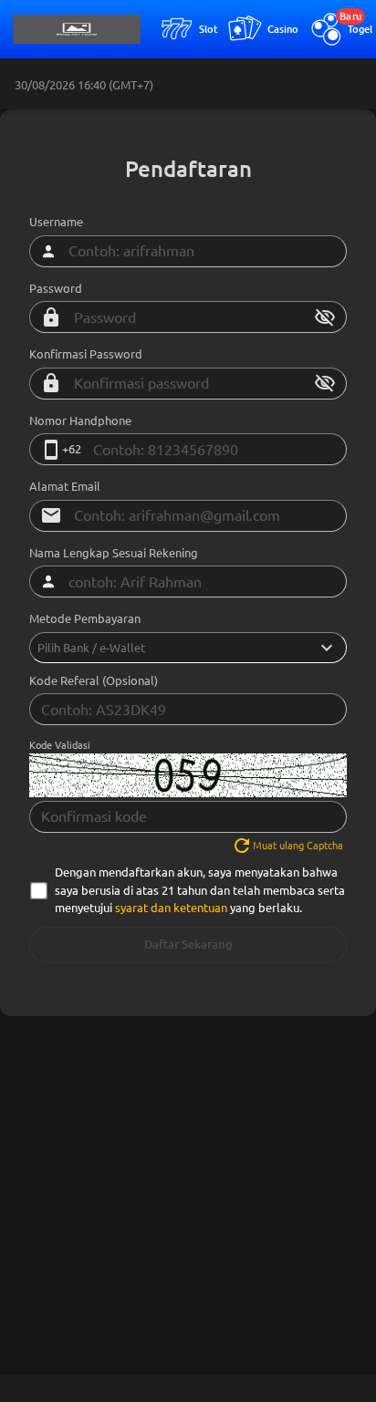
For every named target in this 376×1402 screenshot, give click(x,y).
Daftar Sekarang (188, 944)
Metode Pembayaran (85, 618)
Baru (350, 16)
